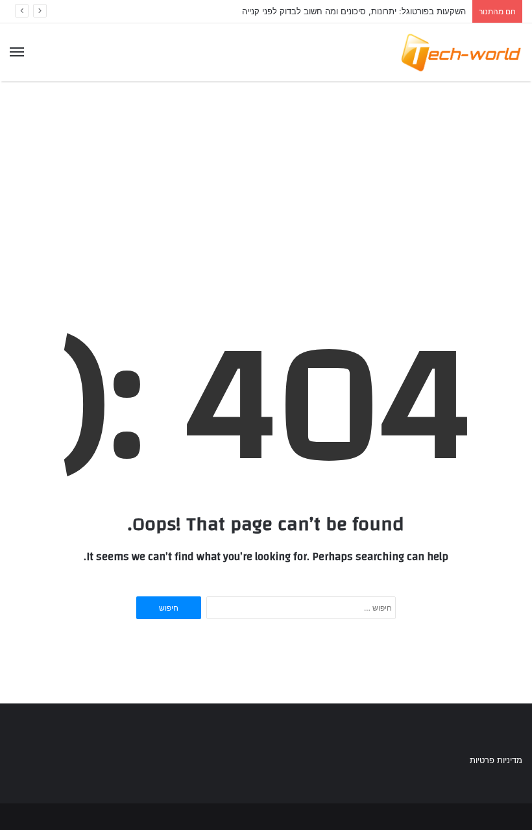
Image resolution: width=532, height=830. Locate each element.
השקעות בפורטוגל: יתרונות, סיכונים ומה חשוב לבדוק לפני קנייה (354, 11)
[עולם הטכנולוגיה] (460, 52)
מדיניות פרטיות (496, 760)
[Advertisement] (266, 177)
